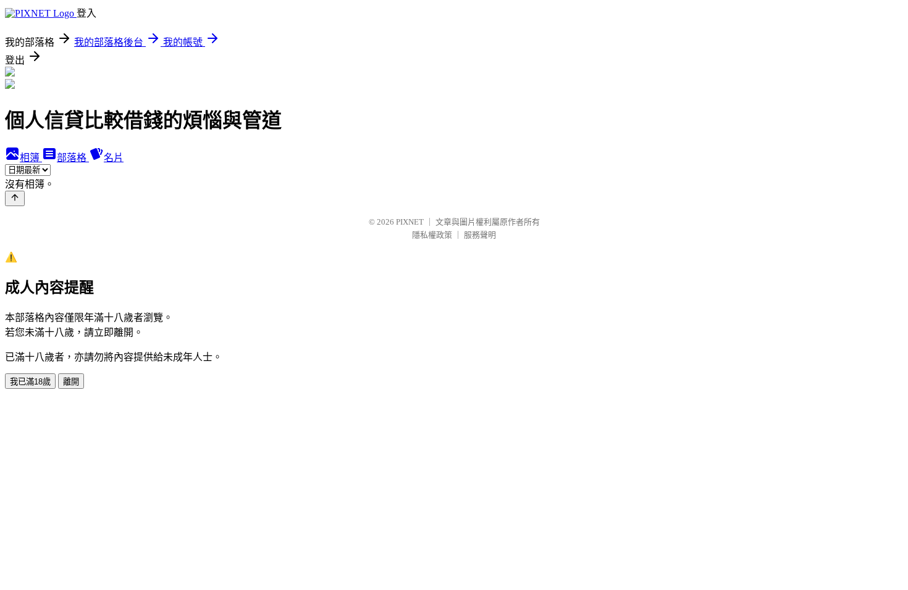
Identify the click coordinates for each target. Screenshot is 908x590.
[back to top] (15, 198)
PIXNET (410, 221)
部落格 (73, 157)
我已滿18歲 (30, 381)
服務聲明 (480, 234)
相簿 (31, 157)
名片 (114, 157)
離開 (71, 381)
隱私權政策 (432, 234)
